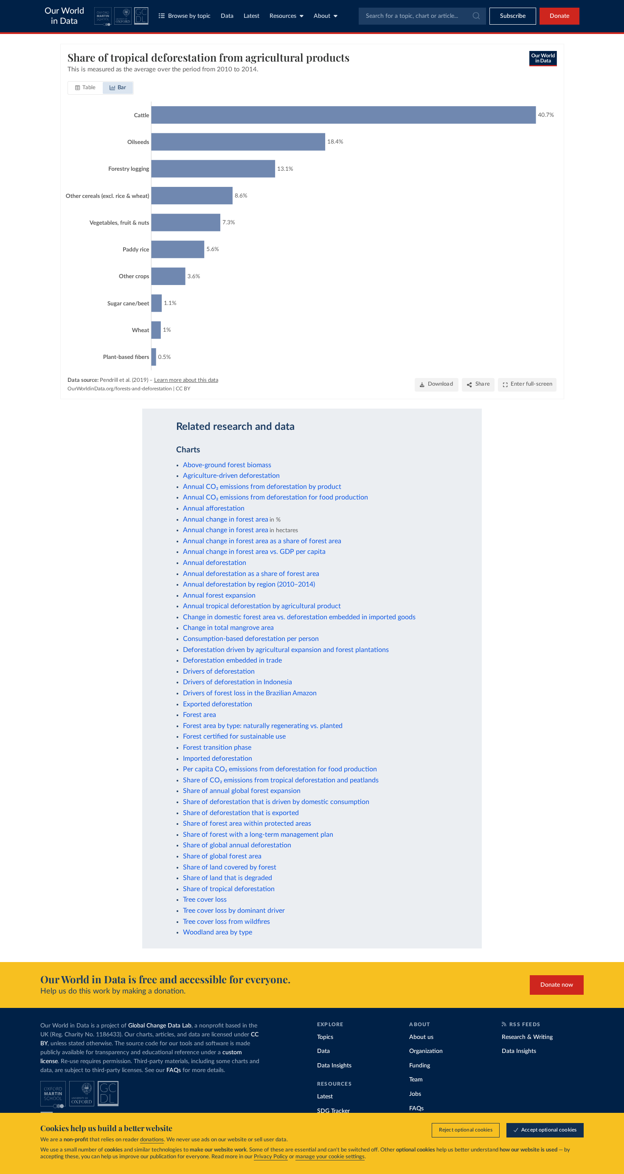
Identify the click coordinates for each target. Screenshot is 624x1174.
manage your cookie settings (330, 1157)
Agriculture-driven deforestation (231, 475)
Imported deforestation (217, 758)
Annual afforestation (214, 508)
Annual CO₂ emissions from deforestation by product (262, 486)
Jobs (415, 1094)
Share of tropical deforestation (229, 889)
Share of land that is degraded (227, 878)
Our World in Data (64, 16)
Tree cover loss (205, 899)
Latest (251, 16)
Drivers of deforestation (219, 671)
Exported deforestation (217, 704)
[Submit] (476, 16)
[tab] (85, 88)
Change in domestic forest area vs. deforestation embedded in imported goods (299, 617)
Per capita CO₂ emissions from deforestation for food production (280, 769)
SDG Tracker (333, 1111)
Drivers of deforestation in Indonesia (237, 682)
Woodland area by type (217, 932)
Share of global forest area (222, 856)
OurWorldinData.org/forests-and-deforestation (119, 388)
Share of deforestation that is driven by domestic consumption (276, 802)
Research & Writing (527, 1037)
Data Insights (334, 1066)
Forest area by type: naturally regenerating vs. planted (263, 725)
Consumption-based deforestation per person (251, 638)
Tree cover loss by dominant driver (234, 910)
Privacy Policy (271, 1157)
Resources (283, 16)
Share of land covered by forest (229, 867)
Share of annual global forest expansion (242, 790)
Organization (426, 1051)
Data (227, 16)
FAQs (173, 1070)
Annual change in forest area (225, 519)
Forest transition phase (217, 747)
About (322, 16)
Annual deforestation (214, 562)
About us (421, 1037)
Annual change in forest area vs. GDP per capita (254, 551)
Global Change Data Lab (159, 1026)
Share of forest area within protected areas (247, 823)
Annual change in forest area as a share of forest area (262, 541)
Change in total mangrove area (228, 627)
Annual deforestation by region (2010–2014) (249, 584)
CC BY (183, 388)
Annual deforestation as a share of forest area (251, 573)
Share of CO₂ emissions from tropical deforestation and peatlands (281, 780)
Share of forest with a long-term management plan (258, 834)
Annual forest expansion (219, 595)
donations (152, 1140)
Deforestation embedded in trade (232, 660)
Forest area (199, 714)
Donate (559, 16)
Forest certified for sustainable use (234, 736)
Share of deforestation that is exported (241, 813)
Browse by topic (189, 16)
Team (416, 1080)
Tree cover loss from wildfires (226, 921)
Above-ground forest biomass (227, 465)
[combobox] (422, 16)
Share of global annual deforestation (237, 845)
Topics (325, 1037)
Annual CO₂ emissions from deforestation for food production (275, 497)
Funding (419, 1066)
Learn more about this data (186, 380)
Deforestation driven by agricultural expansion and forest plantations (286, 649)
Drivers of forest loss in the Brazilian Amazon (250, 693)
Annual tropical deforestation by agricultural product (262, 606)
